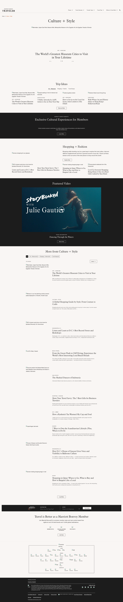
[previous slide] (50, 61)
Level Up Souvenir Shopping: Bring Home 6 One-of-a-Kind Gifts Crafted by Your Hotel (98, 172)
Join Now (61, 535)
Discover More (61, 108)
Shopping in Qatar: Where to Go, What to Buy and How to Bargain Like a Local (74, 170)
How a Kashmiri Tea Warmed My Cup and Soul (72, 414)
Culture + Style (56, 299)
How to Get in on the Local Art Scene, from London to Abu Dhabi (73, 102)
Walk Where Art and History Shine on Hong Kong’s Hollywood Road (98, 102)
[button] (70, 10)
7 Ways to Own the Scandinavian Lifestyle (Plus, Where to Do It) (72, 429)
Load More (61, 496)
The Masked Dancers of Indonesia (66, 377)
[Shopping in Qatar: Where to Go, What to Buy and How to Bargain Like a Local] (74, 164)
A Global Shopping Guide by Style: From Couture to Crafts (73, 303)
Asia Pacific (55, 375)
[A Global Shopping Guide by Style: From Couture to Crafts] (38, 305)
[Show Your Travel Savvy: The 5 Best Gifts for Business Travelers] (48, 164)
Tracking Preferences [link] (37, 597)
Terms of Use (46, 594)
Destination (43, 507)
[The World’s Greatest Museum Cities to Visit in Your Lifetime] (62, 37)
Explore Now (67, 160)
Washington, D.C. (56, 328)
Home (3, 16)
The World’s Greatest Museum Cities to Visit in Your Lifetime (61, 55)
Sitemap (29, 597)
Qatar (54, 475)
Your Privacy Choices (78, 594)
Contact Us (40, 594)
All (27, 256)
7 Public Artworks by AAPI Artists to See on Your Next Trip (48, 101)
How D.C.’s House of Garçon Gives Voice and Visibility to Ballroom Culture (70, 452)
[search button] (120, 10)
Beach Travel (56, 350)
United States (41, 97)
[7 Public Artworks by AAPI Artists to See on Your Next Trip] (48, 93)
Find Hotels (87, 508)
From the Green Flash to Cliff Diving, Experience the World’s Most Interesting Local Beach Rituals (74, 354)
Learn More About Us (32, 594)
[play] (61, 210)
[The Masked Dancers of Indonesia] (38, 378)
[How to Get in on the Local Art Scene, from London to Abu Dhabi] (74, 93)
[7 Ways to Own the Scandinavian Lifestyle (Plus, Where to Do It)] (32, 431)
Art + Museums (61, 50)
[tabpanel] (61, 100)
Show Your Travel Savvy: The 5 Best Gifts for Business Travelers (48, 169)
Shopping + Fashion (57, 395)
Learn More (61, 133)
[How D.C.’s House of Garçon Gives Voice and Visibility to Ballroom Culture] (38, 454)
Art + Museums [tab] (52, 88)
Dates (63, 507)
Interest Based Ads (87, 594)
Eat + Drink (55, 412)
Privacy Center (54, 594)
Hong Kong (91, 97)
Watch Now (61, 241)
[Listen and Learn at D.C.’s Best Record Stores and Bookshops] (23, 165)
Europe (54, 426)
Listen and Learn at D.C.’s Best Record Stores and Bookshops (23, 171)
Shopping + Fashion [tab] (62, 88)
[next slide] (72, 61)
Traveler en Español (32, 581)
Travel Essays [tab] (71, 88)
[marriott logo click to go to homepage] (8, 10)
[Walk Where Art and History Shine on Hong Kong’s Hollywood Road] (99, 93)
